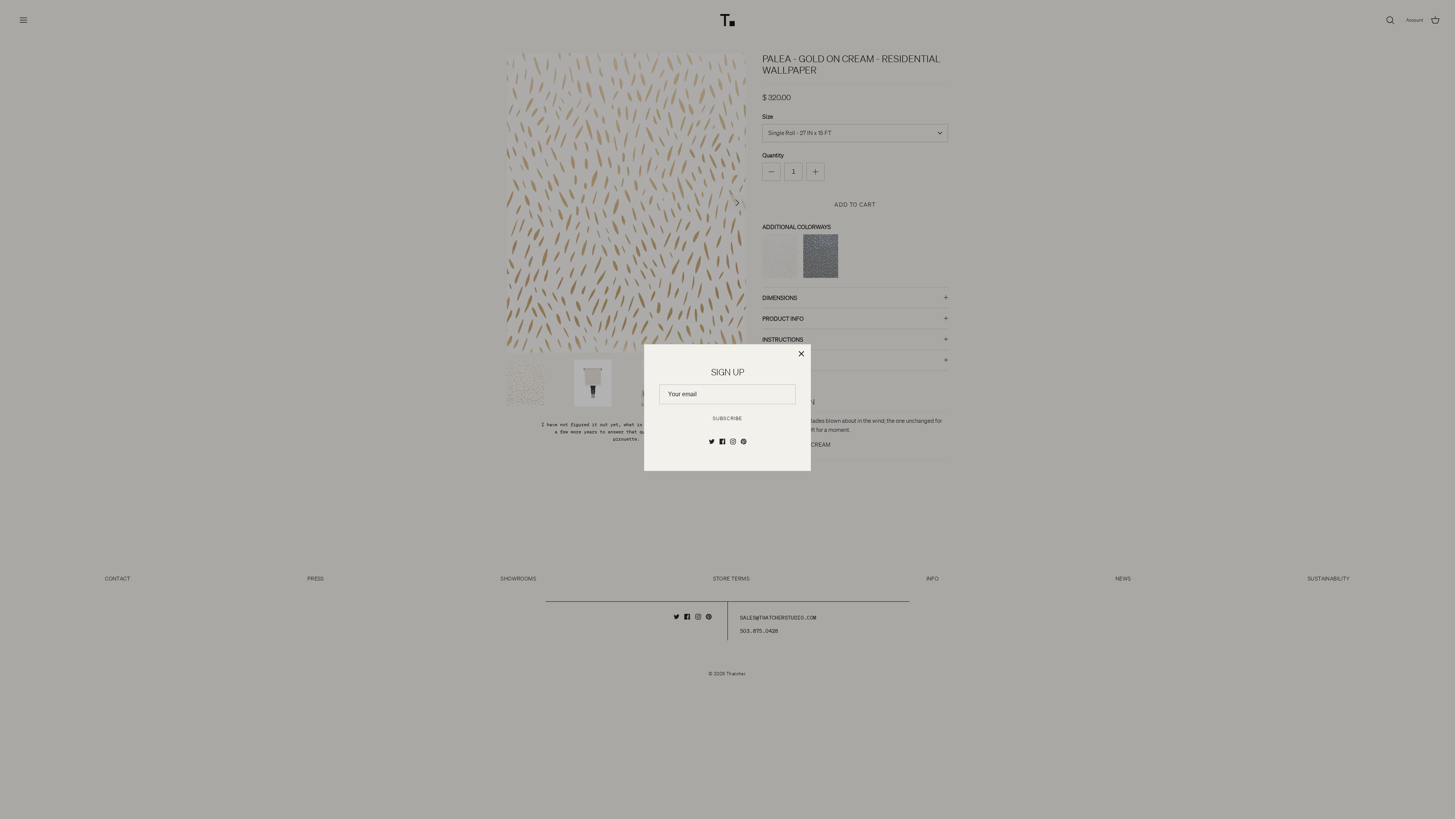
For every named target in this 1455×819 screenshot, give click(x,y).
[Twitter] (712, 441)
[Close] (801, 353)
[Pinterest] (743, 441)
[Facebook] (722, 441)
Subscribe (727, 418)
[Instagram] (733, 441)
